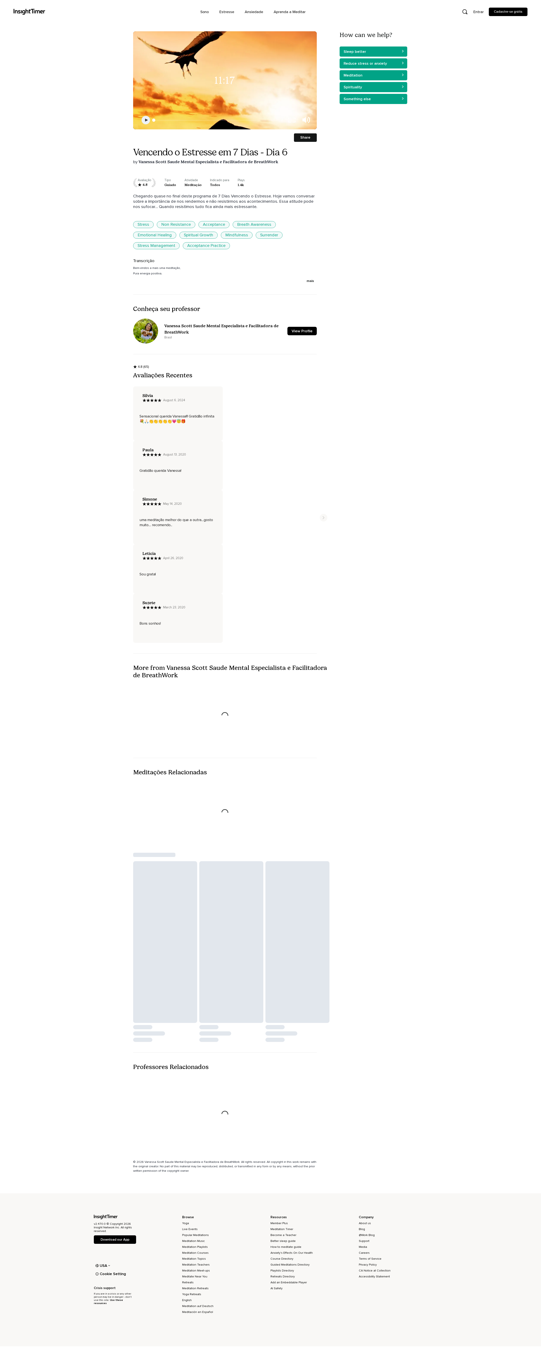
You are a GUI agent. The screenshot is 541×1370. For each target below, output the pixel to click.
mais (310, 281)
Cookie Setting (113, 1273)
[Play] (146, 120)
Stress (143, 224)
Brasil (168, 337)
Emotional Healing (155, 235)
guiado (170, 185)
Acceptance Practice (206, 245)
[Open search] (465, 12)
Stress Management (156, 245)
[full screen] (291, 120)
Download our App (115, 1239)
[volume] (306, 120)
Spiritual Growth (198, 235)
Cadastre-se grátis (508, 12)
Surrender (269, 235)
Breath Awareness (254, 224)
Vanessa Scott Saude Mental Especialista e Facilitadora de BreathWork (208, 161)
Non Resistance (176, 224)
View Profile (302, 331)
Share (305, 137)
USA (103, 1265)
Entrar (478, 12)
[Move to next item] (323, 517)
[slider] (153, 120)
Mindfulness (236, 235)
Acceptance (214, 224)
